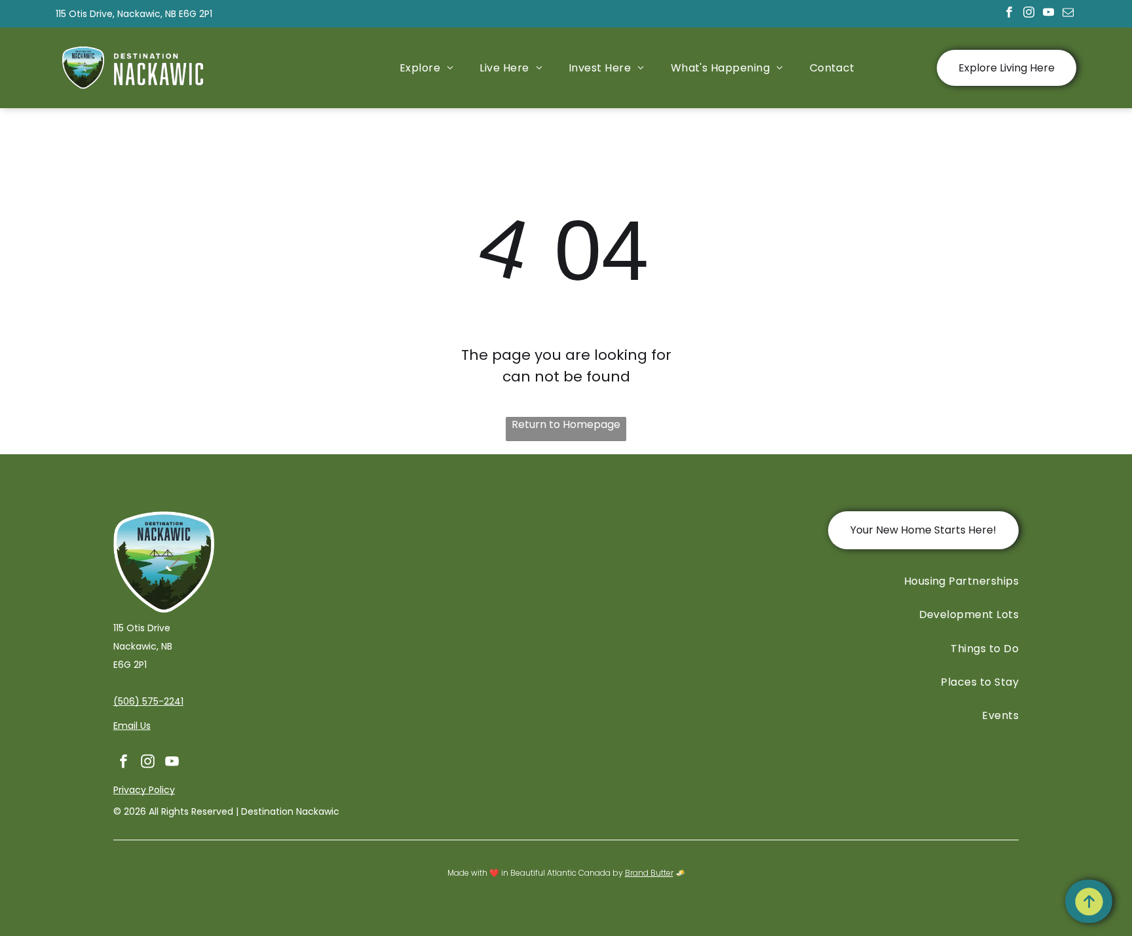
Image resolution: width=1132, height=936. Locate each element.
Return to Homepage (566, 424)
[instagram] (1029, 14)
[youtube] (1048, 14)
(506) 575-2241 (148, 701)
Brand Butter (649, 872)
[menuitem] (427, 67)
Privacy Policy (144, 789)
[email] (1068, 14)
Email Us (132, 725)
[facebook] (1009, 14)
